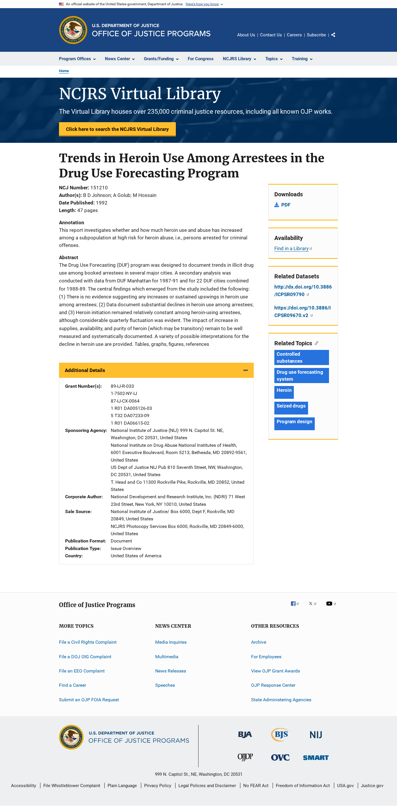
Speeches (165, 685)
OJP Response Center (273, 685)
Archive (258, 642)
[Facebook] (297, 607)
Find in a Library (291, 248)
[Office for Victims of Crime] (280, 761)
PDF (285, 205)
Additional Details (85, 370)
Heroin (284, 390)
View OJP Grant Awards (275, 671)
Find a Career (72, 685)
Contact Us (271, 35)
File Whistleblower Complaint (71, 785)
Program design (294, 421)
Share (338, 39)
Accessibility (23, 785)
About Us (246, 35)
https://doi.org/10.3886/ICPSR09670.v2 (302, 311)
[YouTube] (332, 607)
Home (64, 71)
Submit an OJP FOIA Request (89, 699)
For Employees (266, 656)
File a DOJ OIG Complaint (85, 656)
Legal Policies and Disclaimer (207, 785)
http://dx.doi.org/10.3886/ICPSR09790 (303, 290)
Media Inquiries (171, 642)
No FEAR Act (256, 785)
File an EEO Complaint (82, 671)
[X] (314, 607)
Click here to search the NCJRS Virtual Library (117, 129)
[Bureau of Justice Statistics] (280, 742)
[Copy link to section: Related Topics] (315, 343)
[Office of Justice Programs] (73, 30)
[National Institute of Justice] (316, 739)
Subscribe (316, 35)
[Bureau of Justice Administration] (245, 739)
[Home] (151, 30)
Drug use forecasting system (300, 375)
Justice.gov (372, 785)
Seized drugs (291, 406)
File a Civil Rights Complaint (88, 642)
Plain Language (122, 785)
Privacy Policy (157, 785)
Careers (294, 35)
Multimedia (166, 656)
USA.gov (345, 785)
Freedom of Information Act (303, 785)
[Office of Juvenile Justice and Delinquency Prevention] (245, 762)
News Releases (170, 671)
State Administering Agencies (281, 699)
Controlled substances (290, 357)
